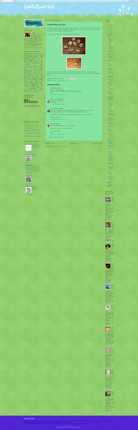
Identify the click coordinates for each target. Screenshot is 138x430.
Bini (34, 32)
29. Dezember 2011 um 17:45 (57, 119)
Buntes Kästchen (110, 123)
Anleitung (30, 55)
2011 (108, 33)
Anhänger (40, 53)
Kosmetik (35, 73)
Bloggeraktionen (33, 56)
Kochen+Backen (27, 73)
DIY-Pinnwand (27, 126)
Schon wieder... (36, 177)
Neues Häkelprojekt (110, 130)
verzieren (32, 89)
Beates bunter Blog (31, 154)
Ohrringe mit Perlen (110, 173)
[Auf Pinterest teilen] (76, 78)
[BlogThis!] (71, 78)
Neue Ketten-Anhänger (110, 110)
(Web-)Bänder (28, 53)
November (110, 181)
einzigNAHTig (29, 165)
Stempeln (27, 85)
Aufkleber (40, 55)
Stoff (37, 85)
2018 (108, 24)
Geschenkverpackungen (30, 66)
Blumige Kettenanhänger (110, 84)
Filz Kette (110, 53)
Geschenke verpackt (110, 80)
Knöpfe (30, 72)
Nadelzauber (29, 176)
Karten (36, 69)
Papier (35, 79)
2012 (108, 31)
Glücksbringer (60, 80)
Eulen (30, 62)
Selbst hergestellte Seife (110, 105)
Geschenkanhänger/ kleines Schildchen (110, 99)
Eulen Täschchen (110, 73)
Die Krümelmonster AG (31, 144)
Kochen (38, 72)
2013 (108, 28)
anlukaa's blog (30, 186)
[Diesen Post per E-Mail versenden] (70, 78)
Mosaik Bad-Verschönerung (110, 46)
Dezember (110, 35)
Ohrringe (26, 79)
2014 (108, 26)
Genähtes (27, 65)
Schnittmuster (28, 128)
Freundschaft (27, 63)
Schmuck (40, 82)
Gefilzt (37, 63)
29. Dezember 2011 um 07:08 (57, 94)
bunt (26, 60)
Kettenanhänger (28, 70)
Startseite (74, 143)
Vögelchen (26, 90)
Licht (41, 73)
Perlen (26, 81)
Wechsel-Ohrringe (110, 51)
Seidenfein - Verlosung (110, 148)
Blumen (27, 58)
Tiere (67, 80)
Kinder (40, 70)
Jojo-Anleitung (112, 330)
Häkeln (41, 67)
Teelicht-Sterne (110, 69)
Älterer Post (97, 143)
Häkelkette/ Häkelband (110, 135)
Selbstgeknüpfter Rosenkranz (110, 159)
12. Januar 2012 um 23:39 (57, 134)
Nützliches (35, 78)
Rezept (36, 81)
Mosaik (37, 76)
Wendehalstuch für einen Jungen (110, 153)
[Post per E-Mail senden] (67, 78)
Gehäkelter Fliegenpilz (110, 114)
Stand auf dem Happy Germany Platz (110, 142)
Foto (38, 62)
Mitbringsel (27, 76)
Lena (51, 123)
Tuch (41, 87)
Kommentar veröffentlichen (56, 137)
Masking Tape (33, 75)
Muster (26, 77)
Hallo (29, 69)
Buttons (36, 60)
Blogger (79, 427)
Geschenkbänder (112, 246)
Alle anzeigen (40, 196)
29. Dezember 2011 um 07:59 (57, 104)
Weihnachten (36, 90)
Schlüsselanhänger (29, 82)
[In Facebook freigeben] (74, 78)
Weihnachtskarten (110, 77)
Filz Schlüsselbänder (110, 88)
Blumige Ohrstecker (110, 119)
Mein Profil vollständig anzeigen (33, 47)
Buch (39, 58)
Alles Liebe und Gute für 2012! (110, 40)
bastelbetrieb (39, 7)
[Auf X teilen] (73, 78)
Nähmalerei (35, 155)
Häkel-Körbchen (110, 126)
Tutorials (26, 124)
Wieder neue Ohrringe (110, 93)
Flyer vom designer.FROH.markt (110, 168)
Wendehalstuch (27, 91)
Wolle (34, 91)
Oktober (110, 185)
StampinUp (33, 84)
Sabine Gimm (53, 99)
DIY (42, 60)
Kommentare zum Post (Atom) (59, 146)
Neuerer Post (50, 143)
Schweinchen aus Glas (110, 57)
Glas (54, 80)
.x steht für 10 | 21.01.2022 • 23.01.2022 (36, 146)
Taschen (26, 87)
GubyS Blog (53, 108)
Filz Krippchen (110, 65)
